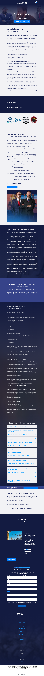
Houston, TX (22, 631)
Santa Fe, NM (22, 639)
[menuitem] (18, 671)
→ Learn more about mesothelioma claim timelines (16, 273)
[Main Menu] (7, 2)
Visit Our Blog (11, 559)
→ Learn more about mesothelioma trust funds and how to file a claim (19, 383)
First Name (8, 575)
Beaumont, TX (22, 629)
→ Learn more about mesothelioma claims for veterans (16, 414)
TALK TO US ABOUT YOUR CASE (31, 487)
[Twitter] (24, 661)
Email (23, 579)
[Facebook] (19, 661)
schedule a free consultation (21, 21)
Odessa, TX (22, 636)
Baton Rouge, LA (22, 628)
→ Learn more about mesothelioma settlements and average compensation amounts (22, 356)
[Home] (21, 2)
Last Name (24, 575)
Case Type (8, 583)
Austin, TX (22, 626)
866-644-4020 (22, 619)
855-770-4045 (22, 622)
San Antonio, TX (22, 637)
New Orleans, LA (22, 634)
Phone (8, 579)
